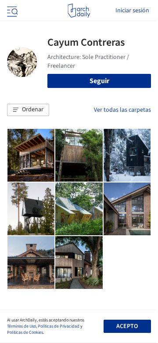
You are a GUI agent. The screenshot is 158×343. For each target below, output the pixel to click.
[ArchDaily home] (79, 11)
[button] (28, 110)
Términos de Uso (21, 326)
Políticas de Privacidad (58, 326)
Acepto (127, 326)
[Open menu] (11, 10)
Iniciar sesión (132, 10)
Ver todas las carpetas (122, 110)
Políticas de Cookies (25, 332)
